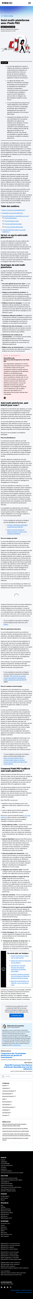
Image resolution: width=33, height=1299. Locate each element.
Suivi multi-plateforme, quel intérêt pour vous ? (15, 216)
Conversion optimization (8, 1091)
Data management (6, 1093)
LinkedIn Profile (17, 1045)
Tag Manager (5, 1110)
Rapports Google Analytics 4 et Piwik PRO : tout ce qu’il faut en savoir (20, 983)
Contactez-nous (16, 1015)
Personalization (6, 1104)
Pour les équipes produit (12, 221)
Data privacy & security (8, 1096)
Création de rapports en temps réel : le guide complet (15, 1131)
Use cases (12, 27)
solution (6, 624)
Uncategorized (6, 1112)
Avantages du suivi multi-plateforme (12, 213)
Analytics (4, 27)
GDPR (3, 1099)
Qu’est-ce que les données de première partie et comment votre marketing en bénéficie (17, 531)
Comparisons (5, 1088)
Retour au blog (8, 16)
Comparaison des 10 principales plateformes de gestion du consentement (13, 1055)
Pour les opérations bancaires (13, 224)
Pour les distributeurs (10, 218)
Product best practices (8, 1107)
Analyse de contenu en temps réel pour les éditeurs (15, 1128)
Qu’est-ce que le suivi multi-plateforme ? (13, 210)
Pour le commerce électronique (14, 227)
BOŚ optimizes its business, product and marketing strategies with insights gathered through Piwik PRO (15, 678)
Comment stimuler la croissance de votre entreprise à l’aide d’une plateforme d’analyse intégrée (20, 976)
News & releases (6, 1101)
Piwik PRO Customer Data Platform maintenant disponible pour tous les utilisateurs (18, 1067)
